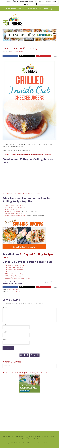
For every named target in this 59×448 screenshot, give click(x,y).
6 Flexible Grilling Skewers (12, 211)
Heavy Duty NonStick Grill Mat (14, 213)
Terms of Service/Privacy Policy (41, 436)
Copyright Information (29, 436)
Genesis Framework (38, 443)
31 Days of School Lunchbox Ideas (15, 265)
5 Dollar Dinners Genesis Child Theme (24, 443)
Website (5, 339)
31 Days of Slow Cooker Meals (14, 267)
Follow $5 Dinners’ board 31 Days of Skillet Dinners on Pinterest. (21, 194)
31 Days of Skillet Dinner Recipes (15, 274)
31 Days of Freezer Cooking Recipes (15, 272)
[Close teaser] (36, 4)
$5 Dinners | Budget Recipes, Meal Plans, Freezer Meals (13, 19)
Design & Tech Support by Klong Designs (29, 438)
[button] (47, 2)
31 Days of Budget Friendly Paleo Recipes (17, 278)
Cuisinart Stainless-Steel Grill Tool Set (16, 207)
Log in (51, 443)
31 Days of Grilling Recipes (14, 291)
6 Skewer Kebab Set (11, 209)
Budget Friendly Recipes (13, 289)
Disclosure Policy (19, 436)
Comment (6, 307)
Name (5, 324)
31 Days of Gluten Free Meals (14, 269)
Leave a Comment (18, 51)
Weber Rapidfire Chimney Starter (15, 215)
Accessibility (52, 436)
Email (5, 332)
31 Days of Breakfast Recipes (13, 276)
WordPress (46, 443)
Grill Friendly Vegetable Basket (14, 205)
